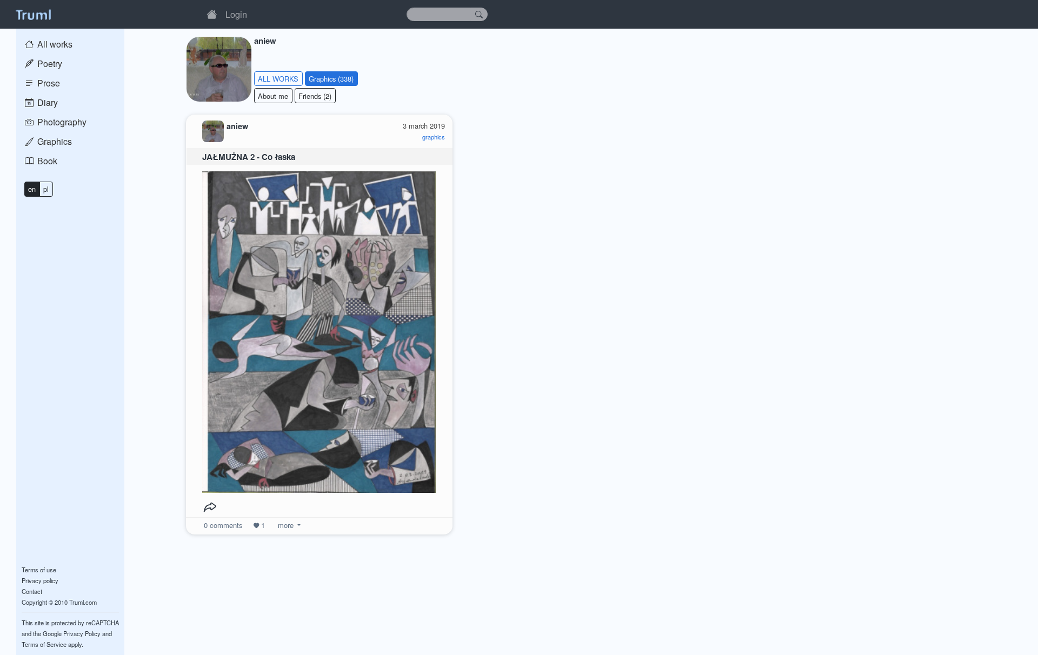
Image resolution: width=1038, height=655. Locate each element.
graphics (433, 136)
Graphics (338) (331, 78)
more (286, 525)
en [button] (32, 189)
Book (46, 161)
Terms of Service (44, 644)
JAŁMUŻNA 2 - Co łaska (248, 156)
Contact (32, 591)
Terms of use (39, 569)
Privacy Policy (82, 633)
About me (273, 96)
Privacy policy (40, 580)
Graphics (53, 141)
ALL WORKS (278, 78)
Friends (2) (314, 96)
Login (236, 14)
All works (53, 44)
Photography (60, 122)
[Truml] (32, 14)
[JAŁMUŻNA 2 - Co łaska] (319, 329)
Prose (47, 83)
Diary (46, 102)
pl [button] (46, 189)
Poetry (48, 63)
